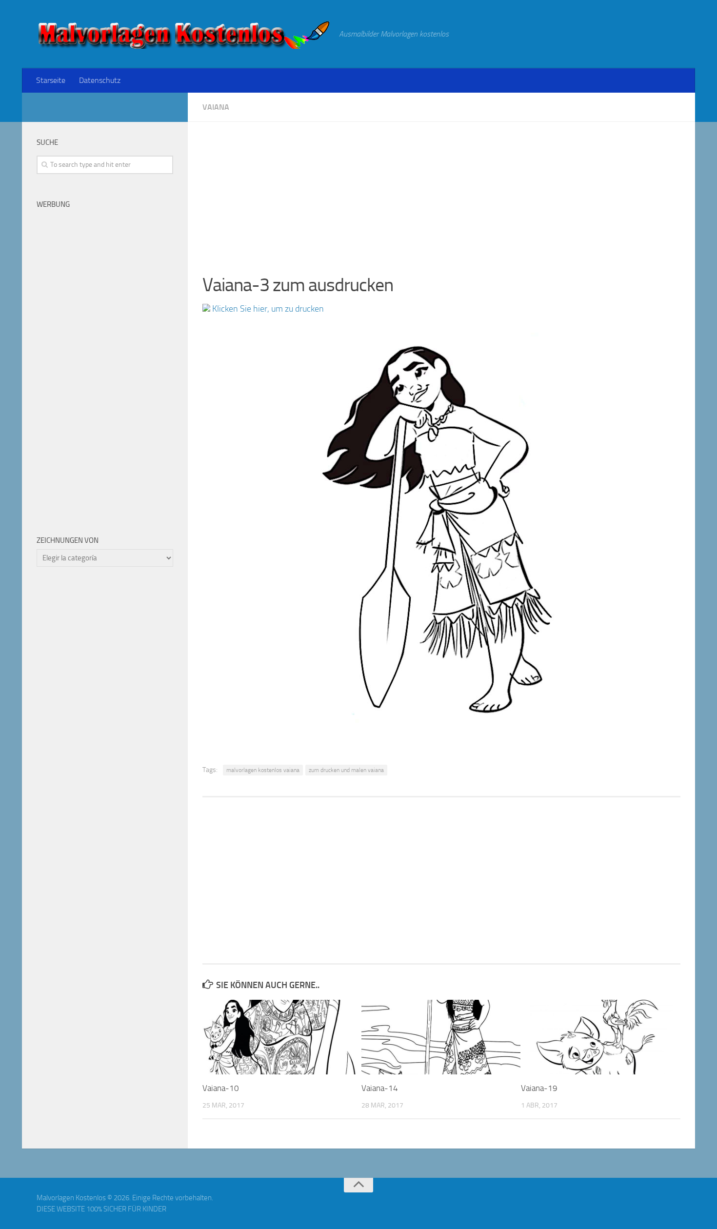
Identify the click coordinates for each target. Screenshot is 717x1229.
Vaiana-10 (220, 1088)
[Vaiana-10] (281, 1037)
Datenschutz (99, 80)
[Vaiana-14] (440, 1037)
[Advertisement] (441, 190)
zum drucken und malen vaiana (346, 770)
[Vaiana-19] (600, 1037)
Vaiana (215, 107)
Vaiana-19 (539, 1088)
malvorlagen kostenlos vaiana (262, 770)
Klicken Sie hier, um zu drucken (267, 308)
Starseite (50, 80)
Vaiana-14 (379, 1088)
